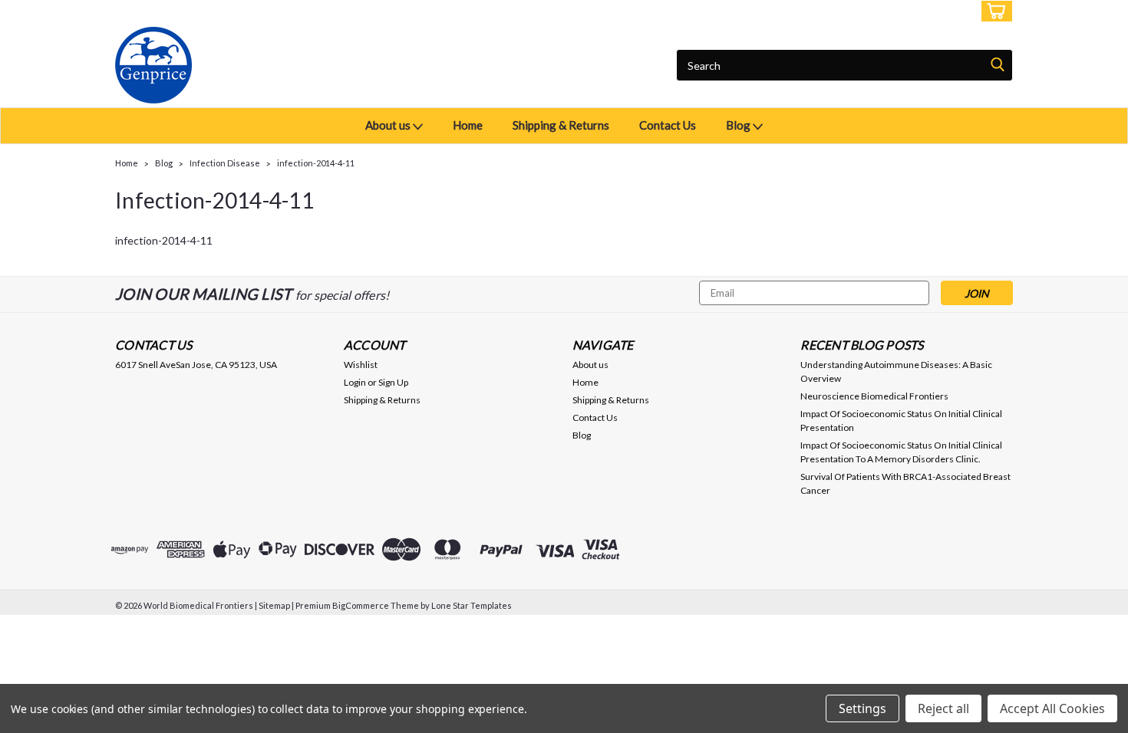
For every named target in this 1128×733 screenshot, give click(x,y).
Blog (739, 125)
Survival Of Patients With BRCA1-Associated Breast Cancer (905, 483)
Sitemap (274, 605)
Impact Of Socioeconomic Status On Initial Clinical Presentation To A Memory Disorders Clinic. (901, 452)
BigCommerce (360, 605)
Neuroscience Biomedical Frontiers (874, 396)
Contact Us (667, 125)
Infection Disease (225, 163)
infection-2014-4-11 (316, 163)
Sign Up (947, 11)
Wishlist (361, 364)
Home (468, 125)
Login (899, 11)
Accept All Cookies (1052, 708)
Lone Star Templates (471, 605)
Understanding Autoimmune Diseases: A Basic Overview (896, 371)
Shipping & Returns (561, 125)
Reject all (943, 708)
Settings (862, 708)
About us (389, 125)
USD (218, 11)
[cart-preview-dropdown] (993, 11)
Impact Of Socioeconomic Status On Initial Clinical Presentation (901, 420)
